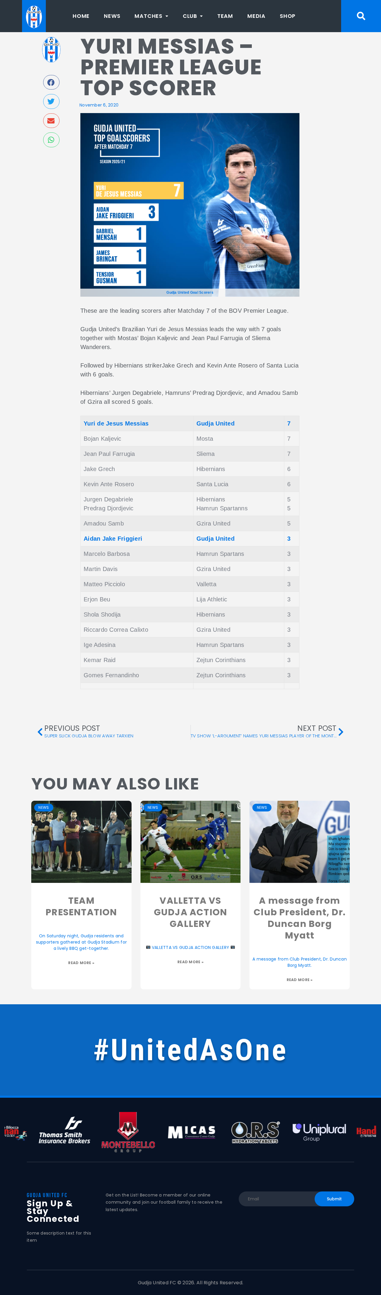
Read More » (81, 962)
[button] (151, 16)
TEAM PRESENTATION (81, 906)
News (112, 16)
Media (256, 16)
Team (225, 16)
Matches (149, 16)
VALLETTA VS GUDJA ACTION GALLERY (190, 912)
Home (81, 16)
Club (190, 16)
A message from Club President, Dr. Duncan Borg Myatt (300, 918)
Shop (288, 16)
